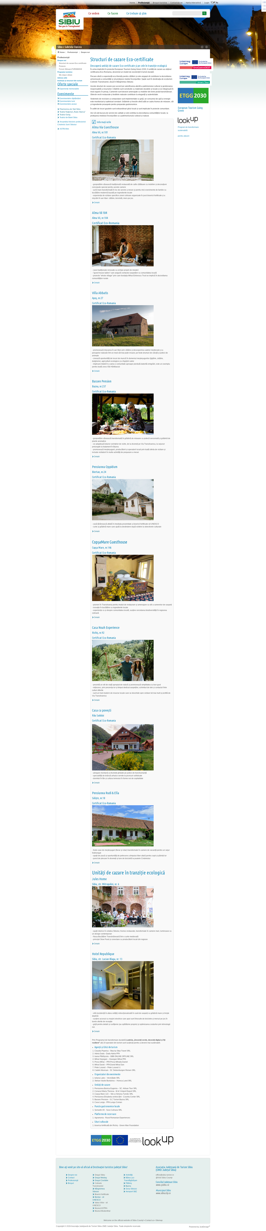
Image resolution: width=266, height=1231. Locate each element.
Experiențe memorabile (69, 89)
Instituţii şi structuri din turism (69, 81)
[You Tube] (200, 1180)
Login (206, 3)
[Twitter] (202, 1178)
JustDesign (205, 1227)
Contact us (149, 1220)
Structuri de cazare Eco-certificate (72, 63)
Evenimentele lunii (67, 101)
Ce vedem (93, 13)
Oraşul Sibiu (100, 1175)
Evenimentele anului (68, 104)
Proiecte (62, 66)
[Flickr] (200, 1178)
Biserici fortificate (102, 1194)
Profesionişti (144, 3)
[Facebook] (200, 1175)
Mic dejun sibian (65, 75)
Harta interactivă (193, 3)
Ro (217, 2)
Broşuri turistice (160, 3)
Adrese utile (62, 78)
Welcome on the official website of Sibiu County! (124, 1220)
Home (132, 3)
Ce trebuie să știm (136, 13)
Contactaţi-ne (176, 3)
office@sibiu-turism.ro (165, 1175)
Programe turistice (64, 72)
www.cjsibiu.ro (162, 1184)
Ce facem (113, 13)
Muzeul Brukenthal (102, 1211)
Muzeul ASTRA (101, 1208)
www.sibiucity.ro (163, 1193)
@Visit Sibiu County (164, 1178)
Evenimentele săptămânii (70, 98)
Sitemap (159, 1220)
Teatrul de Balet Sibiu (68, 117)
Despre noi (85, 52)
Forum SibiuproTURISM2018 (70, 69)
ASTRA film (64, 129)
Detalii (97, 202)
